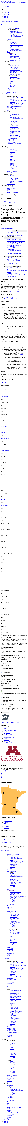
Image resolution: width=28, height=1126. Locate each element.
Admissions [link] (6, 61)
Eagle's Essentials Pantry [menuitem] (16, 136)
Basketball (12, 1042)
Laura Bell (3, 499)
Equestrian (12, 1044)
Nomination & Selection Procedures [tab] (12, 299)
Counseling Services (15, 1010)
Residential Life (11, 1028)
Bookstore (6, 731)
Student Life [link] (7, 111)
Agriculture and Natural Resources (18, 962)
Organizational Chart (15, 878)
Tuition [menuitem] (11, 81)
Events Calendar (14, 992)
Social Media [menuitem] (10, 182)
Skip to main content (6, 1)
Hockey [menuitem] (12, 168)
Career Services (14, 1008)
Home (5, 201)
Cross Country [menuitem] (13, 150)
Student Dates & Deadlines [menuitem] (16, 181)
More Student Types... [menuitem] (15, 74)
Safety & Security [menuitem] (11, 142)
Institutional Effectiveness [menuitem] (16, 45)
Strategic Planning (14, 880)
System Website (8, 821)
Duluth (5, 8)
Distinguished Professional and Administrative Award (14, 243)
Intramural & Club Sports (16, 996)
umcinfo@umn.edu (5, 771)
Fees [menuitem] (11, 82)
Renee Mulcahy (4, 432)
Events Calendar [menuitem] (14, 116)
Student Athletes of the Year (13, 232)
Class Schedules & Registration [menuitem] (14, 106)
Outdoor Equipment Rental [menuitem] (16, 118)
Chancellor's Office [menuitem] (11, 39)
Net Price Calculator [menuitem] (15, 78)
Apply (8, 947)
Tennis (11, 1050)
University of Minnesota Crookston (9, 21)
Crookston (6, 6)
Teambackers (10, 1076)
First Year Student (14, 914)
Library (5, 735)
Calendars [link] (9, 177)
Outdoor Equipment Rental (16, 994)
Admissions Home (11, 911)
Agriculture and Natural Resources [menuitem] (18, 97)
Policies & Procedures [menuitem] (15, 54)
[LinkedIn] (14, 777)
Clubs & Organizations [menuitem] (15, 114)
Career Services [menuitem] (14, 127)
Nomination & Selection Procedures (9, 328)
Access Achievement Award (14, 239)
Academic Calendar (8, 734)
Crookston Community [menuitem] (15, 36)
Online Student (13, 917)
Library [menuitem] (8, 110)
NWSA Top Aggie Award (13, 260)
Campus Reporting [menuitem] (14, 56)
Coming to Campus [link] (11, 29)
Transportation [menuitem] (13, 138)
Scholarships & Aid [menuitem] (15, 134)
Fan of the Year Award (12, 249)
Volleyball (12, 1053)
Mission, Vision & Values (13, 854)
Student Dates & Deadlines (16, 1090)
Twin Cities (6, 12)
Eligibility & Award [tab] (8, 297)
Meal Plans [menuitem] (12, 85)
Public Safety (13, 894)
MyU (5, 19)
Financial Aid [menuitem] (13, 77)
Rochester (6, 11)
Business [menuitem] (12, 99)
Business (12, 964)
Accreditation (13, 879)
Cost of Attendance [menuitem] (14, 79)
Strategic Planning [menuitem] (14, 49)
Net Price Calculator (15, 932)
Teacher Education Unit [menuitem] (16, 104)
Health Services (14, 1007)
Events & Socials (11, 1108)
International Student (15, 918)
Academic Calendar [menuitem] (12, 109)
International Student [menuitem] (15, 70)
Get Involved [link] (10, 113)
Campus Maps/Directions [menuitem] (16, 32)
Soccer (11, 1047)
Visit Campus (10, 950)
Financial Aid (13, 931)
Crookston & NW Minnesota (14, 1031)
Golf (11, 1046)
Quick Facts (7, 728)
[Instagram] (14, 775)
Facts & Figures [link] (11, 40)
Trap (11, 1051)
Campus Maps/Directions (16, 858)
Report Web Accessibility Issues (8, 839)
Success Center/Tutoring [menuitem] (16, 129)
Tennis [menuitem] (11, 157)
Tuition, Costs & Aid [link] (12, 75)
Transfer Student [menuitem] (14, 67)
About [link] (5, 27)
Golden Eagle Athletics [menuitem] (15, 122)
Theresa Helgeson (5, 505)
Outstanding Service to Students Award (16, 253)
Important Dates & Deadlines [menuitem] (14, 145)
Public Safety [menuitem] (13, 57)
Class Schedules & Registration (14, 976)
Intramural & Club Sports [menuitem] (16, 120)
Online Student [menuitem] (13, 68)
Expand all (3, 382)
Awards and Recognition (10, 203)
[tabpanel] (14, 314)
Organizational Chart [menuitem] (15, 46)
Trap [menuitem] (11, 159)
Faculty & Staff (7, 741)
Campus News (10, 1085)
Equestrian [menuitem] (12, 152)
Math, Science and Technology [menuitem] (17, 103)
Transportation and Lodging (17, 861)
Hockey (12, 1067)
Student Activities (14, 993)
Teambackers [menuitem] (10, 172)
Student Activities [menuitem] (14, 117)
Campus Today (7, 15)
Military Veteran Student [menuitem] (16, 71)
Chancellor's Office (11, 871)
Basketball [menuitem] (12, 149)
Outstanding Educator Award (14, 252)
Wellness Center (14, 997)
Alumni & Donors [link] (8, 185)
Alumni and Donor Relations (14, 1107)
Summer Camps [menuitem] (11, 184)
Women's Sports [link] (11, 147)
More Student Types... (15, 922)
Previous (3, 712)
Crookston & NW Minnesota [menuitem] (14, 143)
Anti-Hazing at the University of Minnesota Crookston (18, 896)
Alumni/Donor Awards (12, 1113)
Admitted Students (11, 951)
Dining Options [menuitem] (10, 139)
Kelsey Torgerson (5, 450)
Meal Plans (12, 939)
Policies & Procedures (15, 892)
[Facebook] (14, 773)
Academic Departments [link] (12, 96)
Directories (6, 16)
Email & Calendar (8, 742)
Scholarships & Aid (15, 1015)
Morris (5, 9)
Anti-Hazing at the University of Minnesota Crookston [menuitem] (18, 59)
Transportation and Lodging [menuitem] (17, 35)
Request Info (10, 949)
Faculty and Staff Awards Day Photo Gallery (12, 722)
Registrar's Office (14, 1017)
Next (7, 712)
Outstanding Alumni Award (13, 262)
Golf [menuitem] (11, 153)
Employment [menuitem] (10, 38)
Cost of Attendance (14, 933)
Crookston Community (15, 862)
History (8, 889)
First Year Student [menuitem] (14, 65)
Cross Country (13, 1043)
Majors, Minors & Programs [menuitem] (14, 95)
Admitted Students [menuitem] (11, 92)
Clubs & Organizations (15, 990)
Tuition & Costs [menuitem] (14, 43)
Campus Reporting (14, 893)
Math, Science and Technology (17, 968)
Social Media (10, 1097)
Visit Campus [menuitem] (10, 90)
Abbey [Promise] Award (13, 257)
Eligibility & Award (5, 301)
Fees (11, 936)
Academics (6, 958)
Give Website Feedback (6, 842)
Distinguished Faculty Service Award (16, 241)
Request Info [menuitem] (10, 89)
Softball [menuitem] (12, 156)
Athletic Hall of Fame (12, 259)
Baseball (12, 1061)
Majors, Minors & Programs (14, 960)
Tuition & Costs (14, 875)
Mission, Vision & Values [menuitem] (13, 28)
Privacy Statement (5, 850)
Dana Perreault (4, 396)
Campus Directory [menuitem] (14, 31)
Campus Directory (14, 857)
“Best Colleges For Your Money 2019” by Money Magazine (16, 275)
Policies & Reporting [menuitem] (12, 53)
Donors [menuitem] (8, 191)
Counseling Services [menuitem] (15, 128)
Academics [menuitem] (6, 93)
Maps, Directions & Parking (11, 730)
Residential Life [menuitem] (11, 141)
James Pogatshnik (5, 438)
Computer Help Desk (9, 737)
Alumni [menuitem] (9, 189)
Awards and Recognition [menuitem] (16, 50)
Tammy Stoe (4, 426)
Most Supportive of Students (14, 250)
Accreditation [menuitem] (13, 47)
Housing (12, 937)
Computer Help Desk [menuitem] (15, 131)
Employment (7, 733)
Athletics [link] (6, 146)
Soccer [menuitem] (11, 154)
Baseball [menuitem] (12, 163)
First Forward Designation (13, 273)
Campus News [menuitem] (10, 175)
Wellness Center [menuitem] (14, 121)
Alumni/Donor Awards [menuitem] (12, 192)
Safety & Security (11, 1029)
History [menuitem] (8, 52)
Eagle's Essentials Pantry (16, 1018)
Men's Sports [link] (10, 161)
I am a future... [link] (10, 64)
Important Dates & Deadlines (14, 1032)
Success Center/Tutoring (16, 1011)
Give (2, 833)
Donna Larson (4, 487)
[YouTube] (14, 776)
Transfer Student (14, 915)
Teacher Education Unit (16, 969)
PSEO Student (13, 921)
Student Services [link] (11, 124)
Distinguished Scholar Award (14, 245)
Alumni (9, 1110)
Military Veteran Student (16, 919)
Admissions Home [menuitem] (11, 63)
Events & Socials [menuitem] (11, 188)
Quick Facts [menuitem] (13, 42)
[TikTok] (14, 779)
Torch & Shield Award (12, 263)
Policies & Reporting (12, 890)
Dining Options (10, 1026)
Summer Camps (11, 1099)
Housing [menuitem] (12, 84)
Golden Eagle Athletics (15, 999)
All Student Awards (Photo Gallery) (15, 235)
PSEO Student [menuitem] (13, 72)
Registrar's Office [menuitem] (14, 135)
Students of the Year (12, 233)
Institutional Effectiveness (16, 876)
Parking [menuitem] (12, 34)
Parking (12, 860)
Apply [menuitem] (8, 88)
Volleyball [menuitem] (12, 160)
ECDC (5, 738)
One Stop (6, 17)
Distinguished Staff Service (13, 246)
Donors (8, 1111)
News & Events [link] (8, 174)
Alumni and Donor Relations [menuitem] (14, 186)
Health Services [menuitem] (14, 125)
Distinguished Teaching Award (14, 248)
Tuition (11, 935)
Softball (12, 1049)
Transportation (13, 1019)
